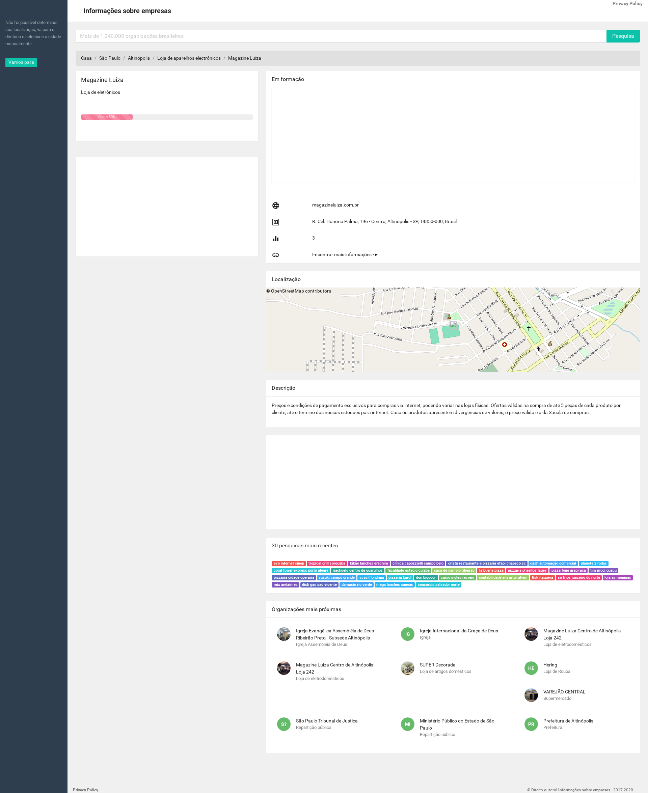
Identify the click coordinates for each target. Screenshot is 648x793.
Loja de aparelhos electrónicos (189, 58)
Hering (550, 664)
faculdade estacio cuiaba (408, 570)
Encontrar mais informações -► (345, 254)
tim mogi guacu (603, 570)
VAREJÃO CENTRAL (564, 691)
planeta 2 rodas (594, 563)
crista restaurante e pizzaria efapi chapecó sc (487, 563)
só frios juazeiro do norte (579, 577)
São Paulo (109, 58)
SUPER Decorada (438, 664)
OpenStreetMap (287, 291)
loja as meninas (617, 577)
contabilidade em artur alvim (503, 577)
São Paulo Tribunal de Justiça (327, 720)
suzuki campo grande (337, 577)
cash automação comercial (553, 563)
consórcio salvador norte (439, 584)
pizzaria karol (399, 577)
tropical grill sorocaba (326, 563)
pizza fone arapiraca (568, 570)
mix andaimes (286, 584)
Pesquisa (623, 36)
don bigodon (426, 577)
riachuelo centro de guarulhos (358, 570)
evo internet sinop (289, 563)
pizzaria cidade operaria (294, 577)
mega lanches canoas (394, 584)
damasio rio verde (357, 584)
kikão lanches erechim (369, 563)
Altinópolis (139, 58)
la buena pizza (491, 570)
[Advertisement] (167, 204)
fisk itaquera (542, 577)
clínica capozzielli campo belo (418, 563)
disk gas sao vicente (319, 584)
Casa (86, 58)
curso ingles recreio (457, 577)
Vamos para (21, 62)
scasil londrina (371, 577)
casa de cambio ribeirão (454, 570)
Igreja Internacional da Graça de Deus (459, 630)
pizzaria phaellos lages (527, 570)
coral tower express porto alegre (301, 570)
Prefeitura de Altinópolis (568, 720)
